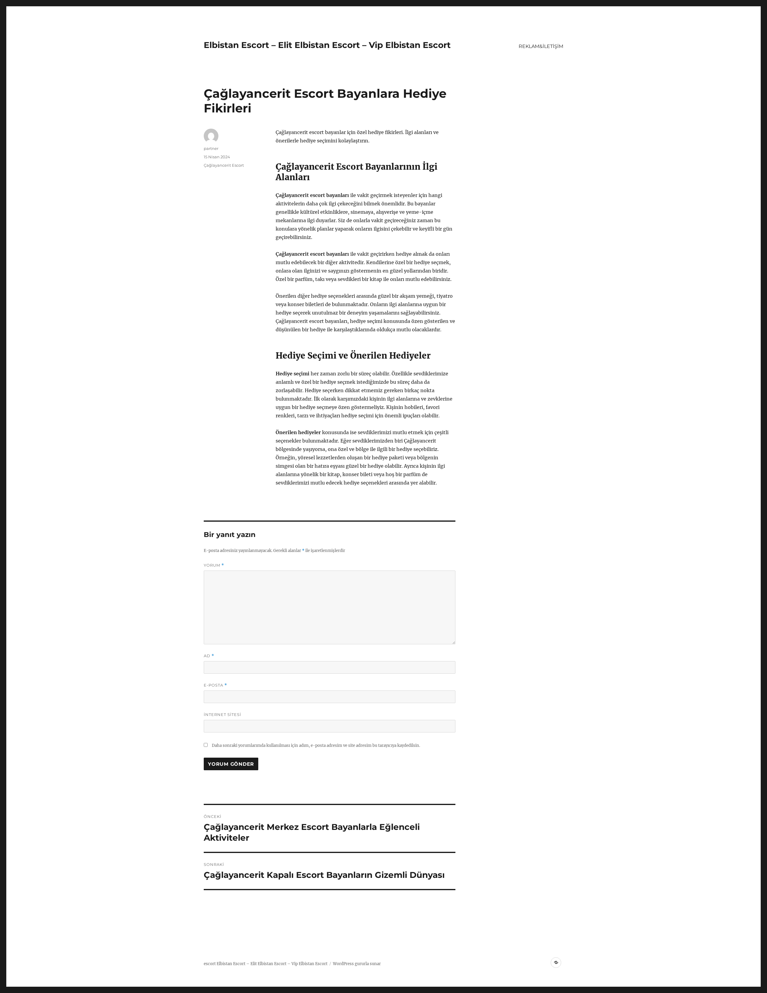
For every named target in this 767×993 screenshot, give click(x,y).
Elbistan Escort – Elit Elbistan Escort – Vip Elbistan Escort (327, 45)
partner (211, 148)
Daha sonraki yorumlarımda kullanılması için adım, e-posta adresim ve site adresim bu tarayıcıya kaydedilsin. (316, 745)
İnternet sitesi (222, 714)
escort (210, 963)
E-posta (215, 685)
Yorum (214, 565)
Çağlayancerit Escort (224, 165)
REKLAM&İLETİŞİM (541, 46)
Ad (209, 655)
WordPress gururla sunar (357, 963)
